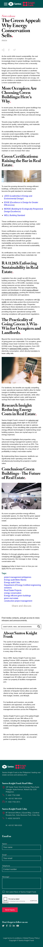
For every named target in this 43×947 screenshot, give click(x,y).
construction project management (18, 601)
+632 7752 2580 (14, 795)
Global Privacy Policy (31, 938)
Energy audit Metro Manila (15, 580)
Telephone (6, 866)
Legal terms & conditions (12, 938)
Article (4, 40)
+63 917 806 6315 (15, 798)
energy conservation (12, 593)
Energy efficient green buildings (17, 596)
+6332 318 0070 (14, 818)
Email (4, 855)
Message (6, 877)
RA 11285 (17, 557)
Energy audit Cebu (12, 582)
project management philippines (17, 577)
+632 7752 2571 (14, 802)
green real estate (11, 598)
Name (4, 844)
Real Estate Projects (12, 590)
